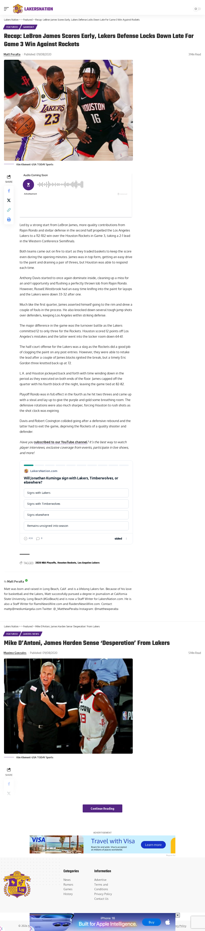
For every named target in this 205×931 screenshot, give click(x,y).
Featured (12, 27)
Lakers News (31, 634)
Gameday (28, 27)
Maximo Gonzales (15, 653)
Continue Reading (102, 808)
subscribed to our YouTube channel (60, 442)
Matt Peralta (12, 54)
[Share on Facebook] (9, 191)
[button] (7, 8)
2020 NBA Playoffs (45, 563)
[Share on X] (9, 200)
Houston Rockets (66, 563)
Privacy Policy (178, 925)
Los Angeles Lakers (88, 563)
